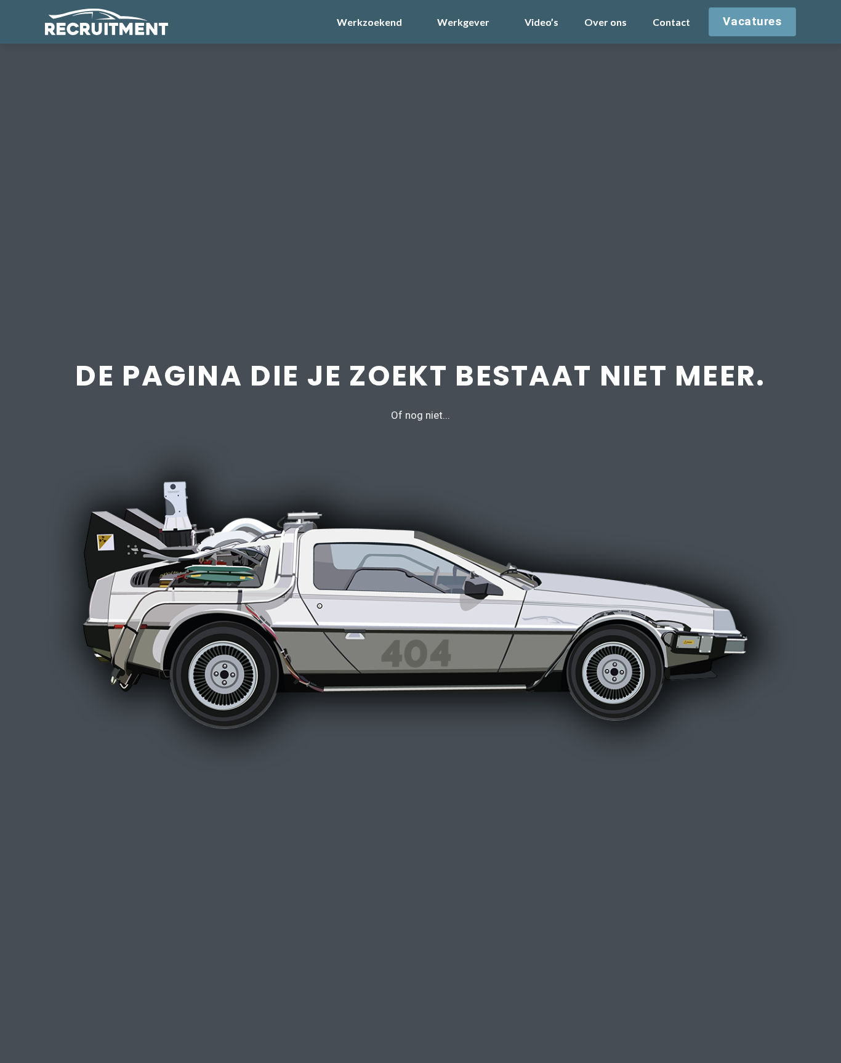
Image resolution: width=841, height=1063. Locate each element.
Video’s (541, 22)
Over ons (605, 22)
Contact (671, 22)
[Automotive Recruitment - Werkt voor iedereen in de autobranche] (106, 21)
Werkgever (463, 22)
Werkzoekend (369, 22)
